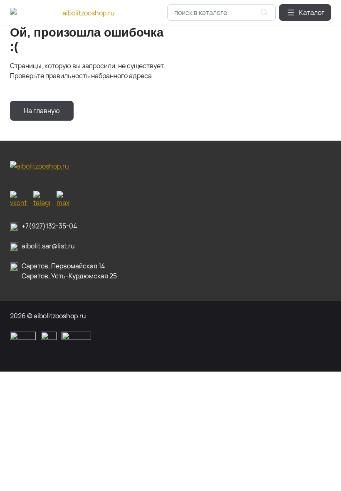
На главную (42, 110)
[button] (305, 12)
